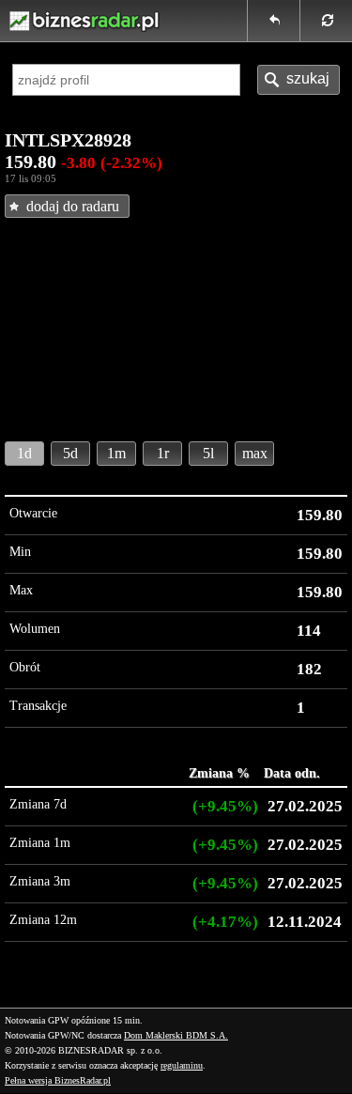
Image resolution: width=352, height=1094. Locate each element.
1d (24, 453)
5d (70, 453)
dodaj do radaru (72, 206)
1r (163, 453)
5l (208, 453)
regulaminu (182, 1065)
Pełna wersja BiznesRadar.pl (58, 1080)
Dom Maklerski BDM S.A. (176, 1035)
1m (116, 453)
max (255, 453)
